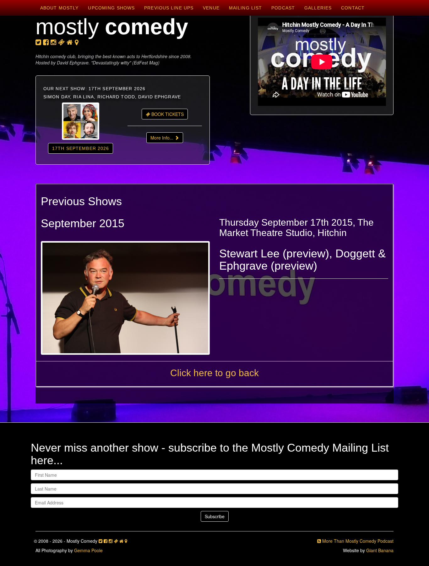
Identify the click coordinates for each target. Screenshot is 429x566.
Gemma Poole (88, 550)
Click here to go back (214, 373)
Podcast (283, 7)
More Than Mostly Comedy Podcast (357, 541)
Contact (353, 7)
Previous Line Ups (168, 7)
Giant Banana (380, 550)
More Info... (162, 138)
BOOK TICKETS (167, 114)
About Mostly (59, 7)
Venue (211, 7)
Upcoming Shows (111, 7)
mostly (111, 26)
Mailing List (245, 7)
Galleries (318, 7)
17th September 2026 (80, 148)
